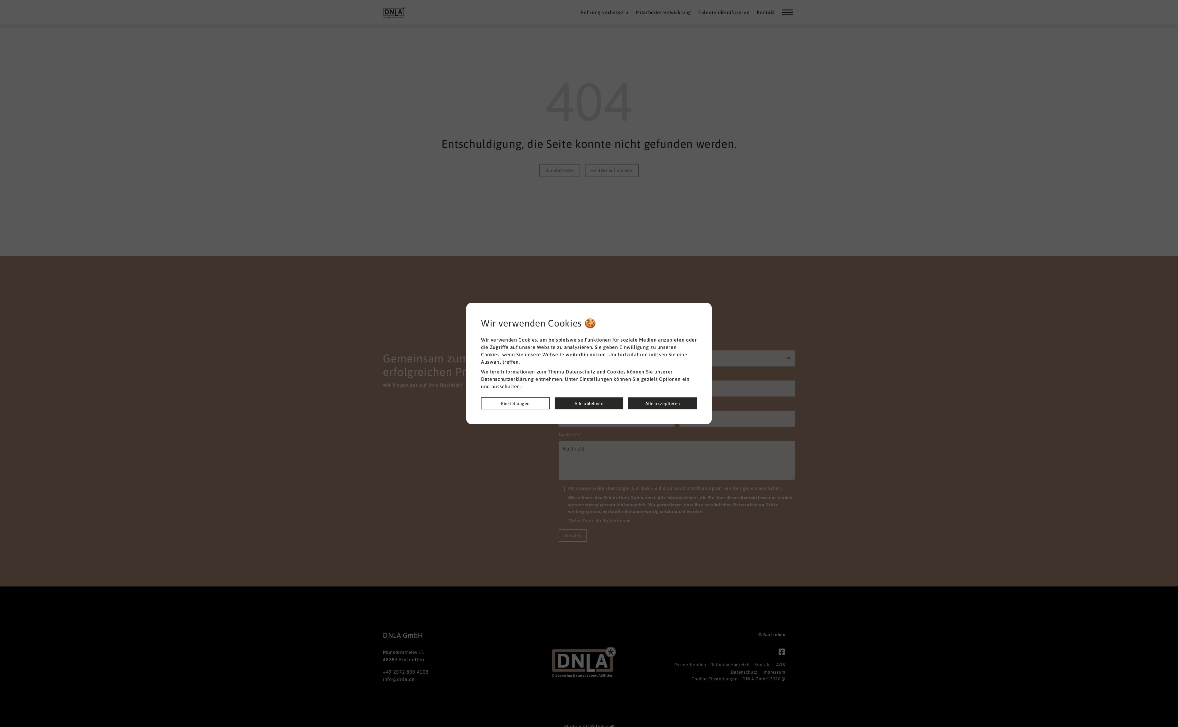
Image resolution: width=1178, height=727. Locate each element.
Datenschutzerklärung (507, 379)
